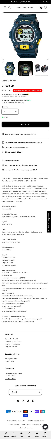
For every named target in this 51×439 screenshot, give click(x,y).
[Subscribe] (39, 392)
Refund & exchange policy (35, 421)
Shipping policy (38, 424)
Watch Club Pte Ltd (11, 339)
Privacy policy (14, 424)
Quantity (5, 107)
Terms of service (26, 424)
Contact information (26, 428)
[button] (4, 7)
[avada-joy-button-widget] (45, 427)
